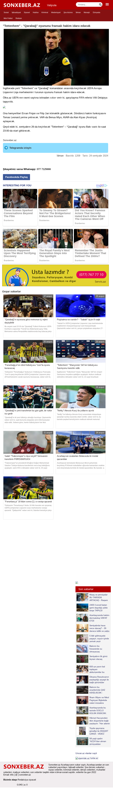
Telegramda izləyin (20, 147)
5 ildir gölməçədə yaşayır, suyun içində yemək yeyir (99, 638)
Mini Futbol (8, 18)
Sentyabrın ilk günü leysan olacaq (98, 657)
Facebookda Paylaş (16, 177)
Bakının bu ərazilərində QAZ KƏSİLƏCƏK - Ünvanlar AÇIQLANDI (99, 690)
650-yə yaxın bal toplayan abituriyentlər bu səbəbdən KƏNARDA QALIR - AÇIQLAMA (93, 669)
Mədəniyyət (55, 12)
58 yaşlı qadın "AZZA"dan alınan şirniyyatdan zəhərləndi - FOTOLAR (91, 741)
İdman (78, 12)
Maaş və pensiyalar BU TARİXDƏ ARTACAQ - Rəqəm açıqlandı (98, 597)
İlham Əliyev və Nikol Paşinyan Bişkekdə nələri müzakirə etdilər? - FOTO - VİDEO (93, 700)
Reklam (19, 18)
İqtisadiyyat (16, 12)
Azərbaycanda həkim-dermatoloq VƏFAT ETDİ (99, 618)
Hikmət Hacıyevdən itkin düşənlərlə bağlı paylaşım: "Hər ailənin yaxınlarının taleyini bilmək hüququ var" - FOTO (93, 721)
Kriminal (44, 12)
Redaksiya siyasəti (27, 779)
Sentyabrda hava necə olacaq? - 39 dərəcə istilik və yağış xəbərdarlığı (99, 628)
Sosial (6, 12)
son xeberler (36, 772)
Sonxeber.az (10, 140)
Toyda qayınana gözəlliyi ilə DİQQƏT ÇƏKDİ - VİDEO (98, 731)
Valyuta (51, 5)
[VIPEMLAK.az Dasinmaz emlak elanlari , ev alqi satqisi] (83, 758)
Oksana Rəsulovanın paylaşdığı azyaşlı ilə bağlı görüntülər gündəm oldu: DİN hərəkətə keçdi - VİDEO (93, 679)
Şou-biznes (68, 12)
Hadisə (36, 12)
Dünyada (96, 12)
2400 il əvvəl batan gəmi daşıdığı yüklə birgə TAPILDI (98, 608)
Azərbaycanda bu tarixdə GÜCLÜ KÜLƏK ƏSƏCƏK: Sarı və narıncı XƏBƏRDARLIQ (92, 710)
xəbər (53, 97)
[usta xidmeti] (55, 275)
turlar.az (94, 758)
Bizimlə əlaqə (10, 779)
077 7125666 (44, 169)
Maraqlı (87, 12)
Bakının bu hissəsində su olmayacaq (95, 649)
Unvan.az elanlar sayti (86, 753)
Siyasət (27, 12)
